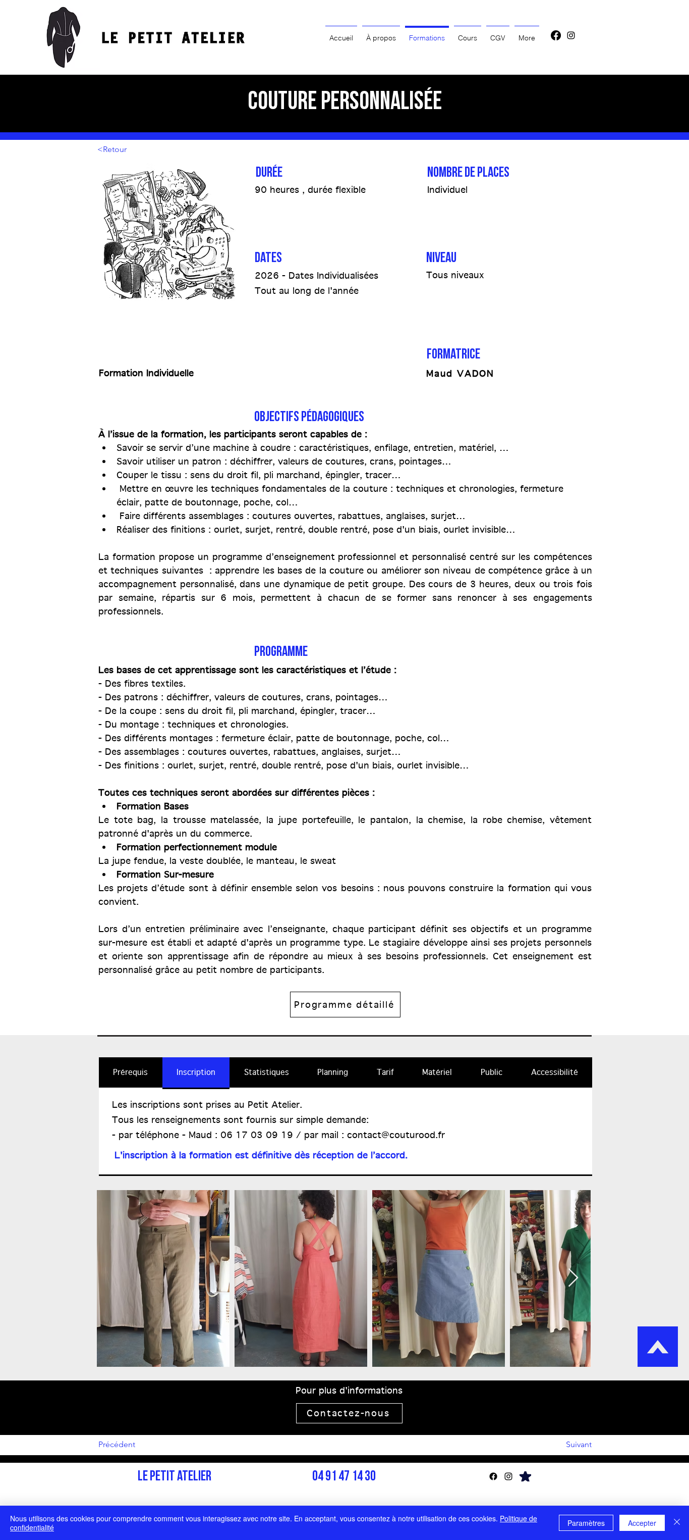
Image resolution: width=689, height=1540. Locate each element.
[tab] (130, 1073)
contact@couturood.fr (396, 1135)
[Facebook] (556, 35)
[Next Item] (573, 1278)
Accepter (642, 1523)
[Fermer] (677, 1523)
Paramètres (586, 1523)
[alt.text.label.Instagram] (571, 35)
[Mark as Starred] (525, 1476)
